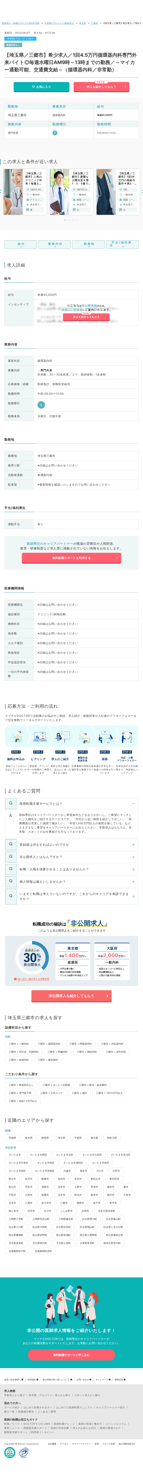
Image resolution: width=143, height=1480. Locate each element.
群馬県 (45, 1137)
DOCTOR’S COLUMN (37, 1424)
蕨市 (125, 1186)
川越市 (67, 1170)
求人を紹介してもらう (101, 86)
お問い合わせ (82, 1380)
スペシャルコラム (116, 1424)
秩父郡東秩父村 (114, 1234)
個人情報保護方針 (127, 1444)
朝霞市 (45, 1194)
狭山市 (12, 1186)
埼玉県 (82, 23)
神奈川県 (112, 1137)
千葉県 (78, 1137)
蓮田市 (80, 1202)
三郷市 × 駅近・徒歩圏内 (93, 1084)
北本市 (12, 1202)
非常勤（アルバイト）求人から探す (50, 1395)
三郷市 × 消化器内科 (112, 1043)
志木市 (61, 1194)
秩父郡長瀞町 (63, 1234)
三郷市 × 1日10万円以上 (109, 1092)
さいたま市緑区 (17, 1170)
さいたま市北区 (64, 1154)
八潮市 (28, 1202)
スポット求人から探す (87, 1395)
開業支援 (119, 1380)
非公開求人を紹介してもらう (71, 996)
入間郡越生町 (66, 1218)
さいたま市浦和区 (73, 1162)
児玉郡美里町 (16, 1242)
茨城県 (12, 1137)
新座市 (94, 1194)
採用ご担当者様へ (12, 1380)
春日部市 (114, 1178)
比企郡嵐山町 (113, 1218)
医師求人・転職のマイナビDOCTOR (20, 23)
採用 (97, 1444)
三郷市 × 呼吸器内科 (80, 1043)
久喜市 (127, 1194)
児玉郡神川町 (39, 1242)
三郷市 (94, 23)
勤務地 (89, 244)
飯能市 (45, 1178)
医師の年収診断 (60, 1428)
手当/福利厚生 (121, 244)
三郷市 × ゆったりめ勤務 (56, 1084)
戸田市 (12, 1194)
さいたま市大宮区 (92, 1154)
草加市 (94, 1186)
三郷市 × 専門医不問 (20, 1092)
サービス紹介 (12, 1407)
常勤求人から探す (14, 1395)
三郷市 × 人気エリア (51, 1092)
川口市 (100, 1170)
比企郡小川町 (16, 1226)
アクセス (64, 1444)
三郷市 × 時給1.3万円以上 (23, 1100)
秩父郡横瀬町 (16, 1234)
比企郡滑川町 (89, 1218)
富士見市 (46, 1202)
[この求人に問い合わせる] (86, 313)
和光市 (78, 1194)
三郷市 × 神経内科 (87, 1051)
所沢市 (28, 1178)
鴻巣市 (45, 1186)
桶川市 (110, 1194)
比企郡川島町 (39, 1226)
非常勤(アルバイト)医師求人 (59, 23)
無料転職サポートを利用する (71, 558)
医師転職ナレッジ (64, 1424)
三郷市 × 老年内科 (116, 1051)
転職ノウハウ (12, 1424)
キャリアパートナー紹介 (110, 1407)
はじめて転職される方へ (38, 1407)
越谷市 (110, 1186)
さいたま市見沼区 (120, 1154)
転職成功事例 (26, 1411)
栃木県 (28, 1137)
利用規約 (32, 1380)
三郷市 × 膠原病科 (48, 1059)
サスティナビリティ (81, 1444)
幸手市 (113, 1202)
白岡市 (85, 1210)
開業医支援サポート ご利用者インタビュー (29, 1432)
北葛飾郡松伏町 (43, 1251)
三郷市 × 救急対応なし (21, 1084)
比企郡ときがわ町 (113, 1226)
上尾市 (78, 1186)
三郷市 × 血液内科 (19, 1059)
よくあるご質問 (47, 1411)
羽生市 (28, 1186)
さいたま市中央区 (18, 1162)
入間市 (28, 1194)
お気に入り (43, 86)
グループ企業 (108, 1444)
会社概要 (52, 1444)
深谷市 (61, 1186)
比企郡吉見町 (63, 1226)
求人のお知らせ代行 (84, 1428)
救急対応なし (13, 44)
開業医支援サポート (35, 1428)
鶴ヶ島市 (13, 1210)
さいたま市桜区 (45, 1162)
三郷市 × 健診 (79, 1092)
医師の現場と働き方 (90, 1424)
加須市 (61, 1178)
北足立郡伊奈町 (106, 1210)
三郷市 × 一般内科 (19, 1043)
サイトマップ (102, 1380)
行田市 (116, 1170)
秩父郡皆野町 (39, 1234)
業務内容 (55, 244)
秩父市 (12, 1178)
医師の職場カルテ (110, 1428)
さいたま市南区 (100, 1162)
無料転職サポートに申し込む (71, 1355)
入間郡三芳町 (16, 1218)
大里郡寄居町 (87, 1242)
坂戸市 (96, 1202)
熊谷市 (83, 1170)
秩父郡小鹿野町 (88, 1234)
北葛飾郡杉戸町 (17, 1251)
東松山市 (95, 1178)
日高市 (31, 1210)
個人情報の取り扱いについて (56, 1380)
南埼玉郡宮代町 (112, 1242)
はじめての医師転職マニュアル (74, 1407)
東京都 (94, 1137)
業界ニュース (12, 1428)
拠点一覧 (9, 1411)
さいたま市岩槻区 (44, 1170)
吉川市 (47, 1210)
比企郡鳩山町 (87, 1226)
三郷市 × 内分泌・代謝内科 (24, 1051)
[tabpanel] (25, 192)
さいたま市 (15, 1154)
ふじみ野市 (66, 1210)
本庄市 (78, 1178)
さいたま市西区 (38, 1154)
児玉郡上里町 (63, 1242)
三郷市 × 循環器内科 (49, 1043)
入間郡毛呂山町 (41, 1218)
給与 (21, 244)
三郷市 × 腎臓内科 (58, 1051)
